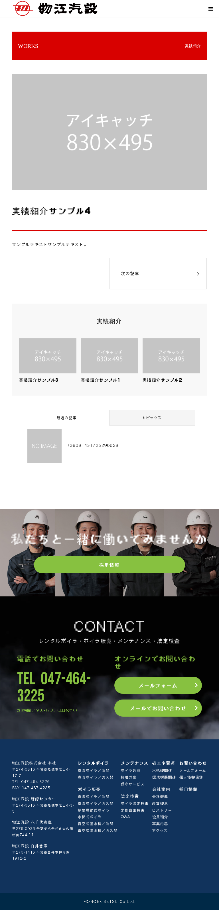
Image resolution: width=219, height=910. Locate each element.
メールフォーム (158, 685)
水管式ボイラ (90, 817)
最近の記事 (67, 418)
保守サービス (133, 784)
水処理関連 (162, 770)
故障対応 (129, 777)
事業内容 (160, 824)
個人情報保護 (191, 777)
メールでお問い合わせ (158, 708)
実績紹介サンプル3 (39, 380)
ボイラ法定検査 (135, 803)
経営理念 (160, 803)
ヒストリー (162, 810)
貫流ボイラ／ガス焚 (96, 777)
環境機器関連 (164, 777)
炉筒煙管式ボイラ (94, 810)
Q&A (125, 817)
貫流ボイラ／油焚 (94, 770)
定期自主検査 (133, 810)
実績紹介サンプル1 (101, 380)
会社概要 (160, 797)
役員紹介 (160, 817)
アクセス (160, 831)
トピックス (152, 418)
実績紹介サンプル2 (162, 380)
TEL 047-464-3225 (54, 687)
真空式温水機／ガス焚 (98, 831)
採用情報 (109, 564)
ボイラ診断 (131, 770)
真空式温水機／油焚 (96, 824)
